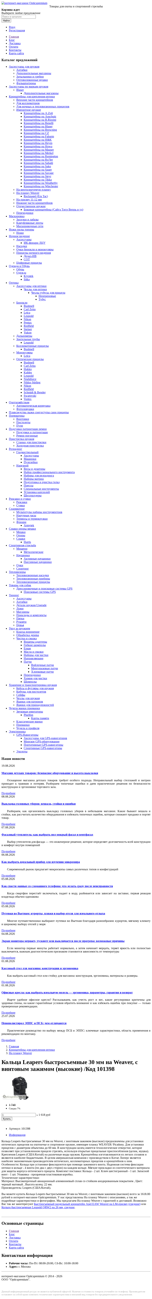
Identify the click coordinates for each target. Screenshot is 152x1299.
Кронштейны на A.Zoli (38, 113)
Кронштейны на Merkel (38, 153)
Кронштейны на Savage (39, 173)
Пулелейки (31, 462)
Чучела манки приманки (24, 708)
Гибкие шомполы (35, 645)
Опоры (20, 535)
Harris (27, 542)
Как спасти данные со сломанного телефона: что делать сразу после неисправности (57, 886)
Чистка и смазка (26, 638)
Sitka (27, 279)
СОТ (27, 259)
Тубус (42, 299)
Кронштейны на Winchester (41, 186)
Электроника (17, 731)
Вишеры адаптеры (35, 641)
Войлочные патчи (42, 665)
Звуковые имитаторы (29, 711)
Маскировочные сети (29, 226)
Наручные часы (26, 515)
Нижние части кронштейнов (34, 202)
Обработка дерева (27, 635)
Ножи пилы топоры (21, 229)
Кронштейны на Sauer (38, 169)
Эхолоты (21, 751)
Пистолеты (23, 422)
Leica (27, 312)
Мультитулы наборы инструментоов (39, 512)
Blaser (20, 89)
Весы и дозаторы (34, 468)
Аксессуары (24, 239)
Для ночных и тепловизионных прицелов (42, 106)
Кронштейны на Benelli (38, 123)
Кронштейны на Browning (40, 129)
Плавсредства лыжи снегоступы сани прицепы (39, 412)
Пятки (20, 618)
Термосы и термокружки (32, 518)
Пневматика (16, 415)
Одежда (21, 272)
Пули (19, 425)
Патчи (28, 661)
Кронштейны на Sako (37, 166)
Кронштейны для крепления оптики (32, 96)
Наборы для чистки (36, 655)
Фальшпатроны (26, 83)
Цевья (20, 625)
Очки (19, 565)
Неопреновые (47, 296)
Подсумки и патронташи (32, 432)
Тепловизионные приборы (33, 578)
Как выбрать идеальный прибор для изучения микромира (40, 861)
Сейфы (20, 695)
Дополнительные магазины (33, 73)
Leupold (29, 316)
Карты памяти (40, 718)
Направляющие (33, 658)
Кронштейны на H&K (38, 139)
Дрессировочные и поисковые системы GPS (44, 588)
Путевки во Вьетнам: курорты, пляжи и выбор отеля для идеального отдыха (53, 913)
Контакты (15, 50)
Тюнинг (14, 595)
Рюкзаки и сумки (20, 498)
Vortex (28, 399)
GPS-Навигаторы (27, 734)
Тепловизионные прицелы (33, 581)
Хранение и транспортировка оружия (33, 685)
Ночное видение (19, 236)
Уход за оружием (19, 628)
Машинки (30, 458)
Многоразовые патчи (44, 668)
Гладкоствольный (27, 452)
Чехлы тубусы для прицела (48, 292)
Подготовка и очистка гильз (42, 482)
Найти (6, 20)
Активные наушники (37, 558)
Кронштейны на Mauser (39, 149)
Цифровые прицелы (29, 262)
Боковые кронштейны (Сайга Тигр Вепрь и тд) (53, 209)
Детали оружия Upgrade (31, 605)
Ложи (20, 608)
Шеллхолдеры (33, 495)
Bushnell (29, 306)
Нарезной (22, 465)
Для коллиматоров (28, 103)
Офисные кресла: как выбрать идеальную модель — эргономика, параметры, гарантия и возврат (67, 992)
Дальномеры (24, 335)
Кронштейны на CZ (36, 133)
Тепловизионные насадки (32, 575)
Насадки (21, 246)
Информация (17, 1134)
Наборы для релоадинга (39, 475)
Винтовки (22, 419)
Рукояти (21, 621)
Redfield (29, 325)
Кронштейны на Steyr (37, 176)
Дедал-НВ (30, 256)
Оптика (14, 282)
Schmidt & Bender (35, 392)
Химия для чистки (35, 678)
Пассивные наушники (38, 562)
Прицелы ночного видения (33, 252)
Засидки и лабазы (27, 219)
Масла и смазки (34, 651)
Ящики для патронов (29, 701)
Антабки (21, 69)
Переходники (24, 212)
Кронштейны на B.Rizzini (40, 119)
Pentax (28, 322)
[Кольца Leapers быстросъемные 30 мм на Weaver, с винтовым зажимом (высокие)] (20, 1098)
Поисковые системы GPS (40, 591)
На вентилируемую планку (33, 189)
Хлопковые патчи (42, 671)
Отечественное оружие (31, 206)
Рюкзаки (21, 502)
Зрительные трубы (28, 339)
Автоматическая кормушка (33, 405)
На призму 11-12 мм (29, 199)
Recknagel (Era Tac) (36, 196)
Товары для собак (20, 585)
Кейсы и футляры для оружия (35, 688)
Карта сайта (16, 53)
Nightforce (30, 379)
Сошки (20, 538)
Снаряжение (17, 508)
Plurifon (28, 714)
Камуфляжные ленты (29, 222)
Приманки (23, 724)
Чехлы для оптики (35, 289)
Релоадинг (15, 448)
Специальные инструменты (41, 488)
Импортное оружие (28, 109)
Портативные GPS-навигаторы (43, 744)
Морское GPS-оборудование (42, 741)
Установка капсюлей (37, 492)
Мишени (21, 548)
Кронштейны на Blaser (38, 126)
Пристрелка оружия (21, 439)
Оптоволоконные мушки (32, 79)
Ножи (20, 232)
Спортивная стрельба (22, 545)
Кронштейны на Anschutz (40, 116)
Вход (12, 27)
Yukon (28, 332)
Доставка (15, 43)
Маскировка (16, 216)
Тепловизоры (17, 571)
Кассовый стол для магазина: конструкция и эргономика (39, 968)
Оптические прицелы (30, 359)
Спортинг (22, 568)
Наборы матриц (34, 478)
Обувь (20, 269)
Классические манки (29, 721)
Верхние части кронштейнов (34, 99)
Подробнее (8, 793)
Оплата (13, 46)
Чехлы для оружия (28, 698)
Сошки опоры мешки (22, 528)
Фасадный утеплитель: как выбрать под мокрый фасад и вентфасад (47, 834)
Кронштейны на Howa (38, 146)
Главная (14, 36)
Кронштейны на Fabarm (39, 136)
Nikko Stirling (32, 382)
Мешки (21, 532)
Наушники (23, 555)
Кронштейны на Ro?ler (38, 159)
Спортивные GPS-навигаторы (43, 748)
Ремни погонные (27, 435)
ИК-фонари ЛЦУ (34, 242)
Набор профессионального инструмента (49, 472)
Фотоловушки (25, 409)
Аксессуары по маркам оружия (28, 86)
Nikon (27, 319)
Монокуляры (24, 352)
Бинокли (21, 302)
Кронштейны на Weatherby (41, 183)
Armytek (29, 525)
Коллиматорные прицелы (32, 345)
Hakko (28, 369)
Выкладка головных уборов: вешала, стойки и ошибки (38, 803)
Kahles (28, 372)
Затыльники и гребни (30, 76)
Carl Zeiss (30, 309)
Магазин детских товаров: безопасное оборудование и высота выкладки (49, 773)
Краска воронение (27, 631)
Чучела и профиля (27, 728)
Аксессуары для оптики (31, 286)
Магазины (22, 611)
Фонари (21, 522)
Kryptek (28, 276)
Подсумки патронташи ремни (28, 429)
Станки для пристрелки (31, 442)
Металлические (33, 552)
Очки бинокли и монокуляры (35, 249)
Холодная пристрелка (30, 445)
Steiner (28, 329)
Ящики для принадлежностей (35, 704)
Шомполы (30, 681)
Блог (12, 40)
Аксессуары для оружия (24, 66)
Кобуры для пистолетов (31, 691)
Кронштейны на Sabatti (38, 163)
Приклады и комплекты (31, 615)
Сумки (20, 505)
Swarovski (30, 395)
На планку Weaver (27, 192)
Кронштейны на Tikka (38, 179)
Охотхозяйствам (19, 402)
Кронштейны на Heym (38, 143)
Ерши (27, 648)
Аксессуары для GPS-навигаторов (45, 738)
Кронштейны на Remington (41, 156)
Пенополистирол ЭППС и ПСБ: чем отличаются (34, 1023)
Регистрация (17, 30)
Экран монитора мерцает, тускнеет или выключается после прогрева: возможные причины (63, 941)
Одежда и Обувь (19, 266)
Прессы (28, 485)
